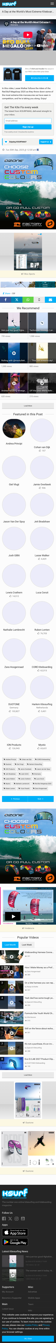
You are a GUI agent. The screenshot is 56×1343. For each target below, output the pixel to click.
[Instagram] (17, 1219)
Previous (16, 799)
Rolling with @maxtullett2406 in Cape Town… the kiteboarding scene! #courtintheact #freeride (14, 360)
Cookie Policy (31, 1325)
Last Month (10, 944)
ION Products (14, 744)
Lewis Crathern (14, 592)
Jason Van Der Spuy (14, 521)
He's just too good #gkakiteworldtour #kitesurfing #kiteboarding (14, 330)
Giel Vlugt (14, 484)
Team (30, 1304)
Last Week (27, 944)
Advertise (32, 1291)
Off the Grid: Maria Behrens (42, 390)
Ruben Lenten (42, 629)
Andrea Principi (14, 443)
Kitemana (37, 774)
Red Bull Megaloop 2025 (43, 784)
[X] (10, 1219)
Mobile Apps (34, 1298)
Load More (28, 406)
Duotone (8, 764)
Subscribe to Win (39, 78)
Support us (45, 142)
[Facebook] (4, 1219)
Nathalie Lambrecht (14, 629)
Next (40, 799)
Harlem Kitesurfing (42, 704)
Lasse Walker (42, 555)
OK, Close (28, 1339)
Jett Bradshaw (42, 521)
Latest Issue (8, 1309)
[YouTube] (23, 1219)
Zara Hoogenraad (14, 667)
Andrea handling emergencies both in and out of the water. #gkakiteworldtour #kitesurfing (14, 390)
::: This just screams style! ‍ (42, 360)
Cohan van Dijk (42, 447)
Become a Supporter (11, 1298)
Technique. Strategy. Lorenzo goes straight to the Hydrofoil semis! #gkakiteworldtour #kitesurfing (42, 330)
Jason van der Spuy (43, 769)
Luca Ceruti (42, 592)
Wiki (30, 1310)
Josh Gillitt (14, 555)
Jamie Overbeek (42, 484)
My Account (7, 1291)
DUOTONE (14, 704)
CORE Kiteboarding (42, 667)
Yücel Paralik (24, 788)
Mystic (42, 744)
